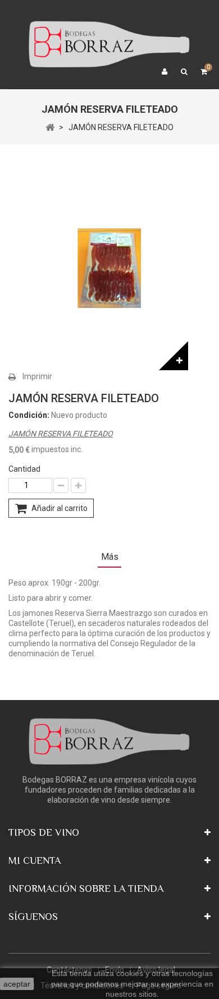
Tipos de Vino (43, 832)
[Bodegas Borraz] (109, 43)
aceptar (16, 983)
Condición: (28, 415)
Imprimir (37, 376)
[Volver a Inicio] (49, 127)
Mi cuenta (34, 860)
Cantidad (24, 468)
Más (109, 556)
